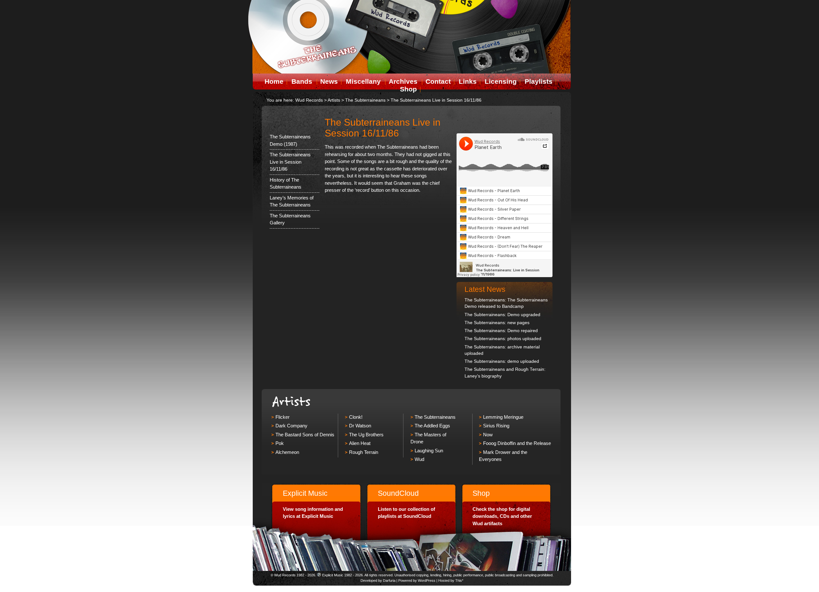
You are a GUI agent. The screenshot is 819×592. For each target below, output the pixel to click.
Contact (438, 81)
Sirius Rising (496, 425)
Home (274, 81)
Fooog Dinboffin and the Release (517, 443)
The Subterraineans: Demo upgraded (502, 314)
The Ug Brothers (366, 434)
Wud (419, 459)
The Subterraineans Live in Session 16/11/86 (290, 162)
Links (468, 81)
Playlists (539, 81)
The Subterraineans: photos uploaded (503, 338)
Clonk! (355, 417)
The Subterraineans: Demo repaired (501, 330)
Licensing (501, 81)
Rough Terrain (363, 452)
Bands (301, 81)
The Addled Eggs (432, 425)
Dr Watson (360, 425)
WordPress (426, 580)
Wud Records (309, 100)
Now (488, 434)
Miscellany (363, 81)
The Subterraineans (435, 417)
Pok (279, 443)
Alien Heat (359, 443)
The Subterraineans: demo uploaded (502, 361)
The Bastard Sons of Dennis (304, 434)
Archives (403, 81)
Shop (408, 89)
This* (459, 580)
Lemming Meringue (503, 417)
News (329, 81)
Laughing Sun (429, 450)
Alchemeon (287, 452)
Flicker (282, 417)
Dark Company (291, 425)
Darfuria (389, 580)
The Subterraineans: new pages (497, 322)
